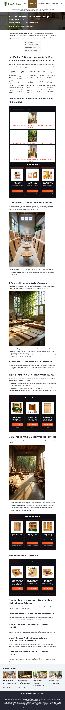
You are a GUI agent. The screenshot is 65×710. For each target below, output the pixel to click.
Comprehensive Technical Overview (32, 45)
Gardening (48, 3)
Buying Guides (41, 3)
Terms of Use (29, 693)
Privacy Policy (36, 693)
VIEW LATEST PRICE (17, 190)
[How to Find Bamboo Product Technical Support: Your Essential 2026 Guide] (55, 675)
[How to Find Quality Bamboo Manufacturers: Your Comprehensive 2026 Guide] (9, 675)
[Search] (61, 3)
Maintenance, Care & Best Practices (32, 49)
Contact (43, 693)
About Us (23, 693)
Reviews (25, 3)
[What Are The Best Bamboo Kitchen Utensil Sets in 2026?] (40, 675)
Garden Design (55, 3)
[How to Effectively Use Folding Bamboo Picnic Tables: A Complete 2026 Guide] (25, 675)
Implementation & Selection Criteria (32, 47)
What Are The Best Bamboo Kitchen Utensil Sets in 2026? (39, 682)
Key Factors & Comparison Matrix (32, 44)
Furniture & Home (32, 3)
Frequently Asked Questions (31, 50)
